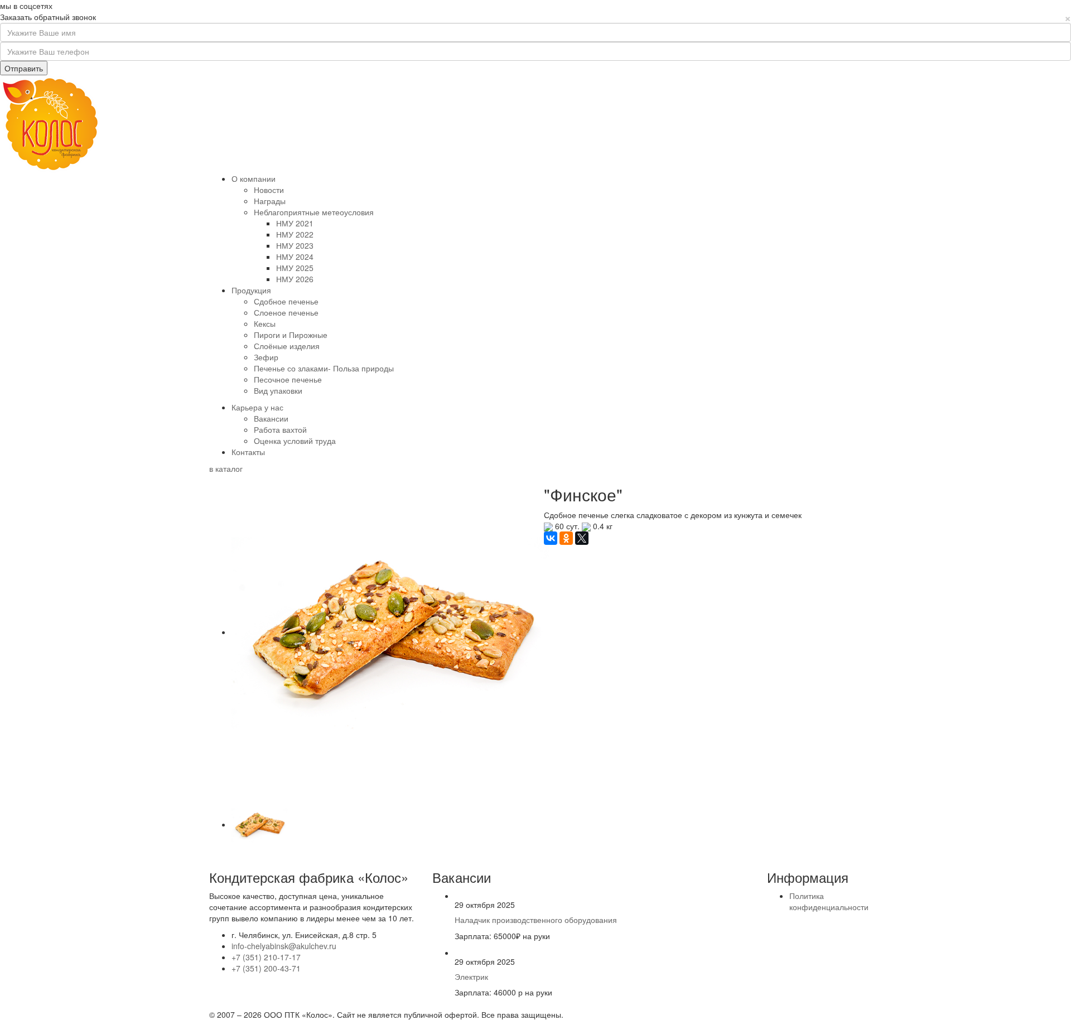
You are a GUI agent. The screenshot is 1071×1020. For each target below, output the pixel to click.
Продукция (251, 290)
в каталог (226, 468)
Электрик (471, 976)
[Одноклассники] (566, 538)
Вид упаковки (278, 390)
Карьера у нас (257, 407)
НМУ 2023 (294, 245)
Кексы (265, 323)
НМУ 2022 (294, 234)
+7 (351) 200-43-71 (266, 968)
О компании (253, 178)
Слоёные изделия (287, 345)
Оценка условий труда (295, 440)
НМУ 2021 (294, 223)
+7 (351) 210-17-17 (266, 957)
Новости (269, 189)
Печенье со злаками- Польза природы (324, 368)
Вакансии (271, 418)
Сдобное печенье (286, 301)
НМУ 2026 (294, 278)
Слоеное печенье (286, 312)
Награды (270, 200)
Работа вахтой (280, 429)
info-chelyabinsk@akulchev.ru (283, 945)
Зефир (266, 356)
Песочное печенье (288, 379)
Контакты (248, 451)
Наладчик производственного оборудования (536, 919)
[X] (581, 538)
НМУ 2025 (294, 267)
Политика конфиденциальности (829, 901)
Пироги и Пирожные (290, 334)
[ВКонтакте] (550, 538)
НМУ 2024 (294, 256)
